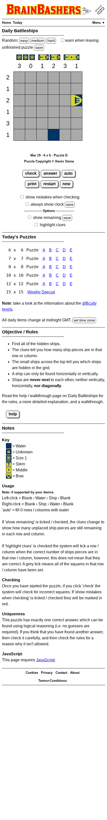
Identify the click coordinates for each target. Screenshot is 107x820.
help (13, 414)
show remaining (47, 217)
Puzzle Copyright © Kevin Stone (49, 161)
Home (6, 22)
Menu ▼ (98, 22)
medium (37, 40)
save (39, 47)
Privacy (47, 673)
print (32, 184)
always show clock (47, 204)
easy (24, 40)
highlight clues (52, 225)
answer (50, 173)
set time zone (84, 320)
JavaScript (45, 660)
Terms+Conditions (52, 681)
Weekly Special (41, 292)
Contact (61, 673)
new (66, 184)
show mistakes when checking (52, 197)
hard (51, 40)
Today (17, 22)
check (31, 173)
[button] (19, 77)
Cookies (32, 673)
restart (49, 184)
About (74, 673)
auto (68, 173)
